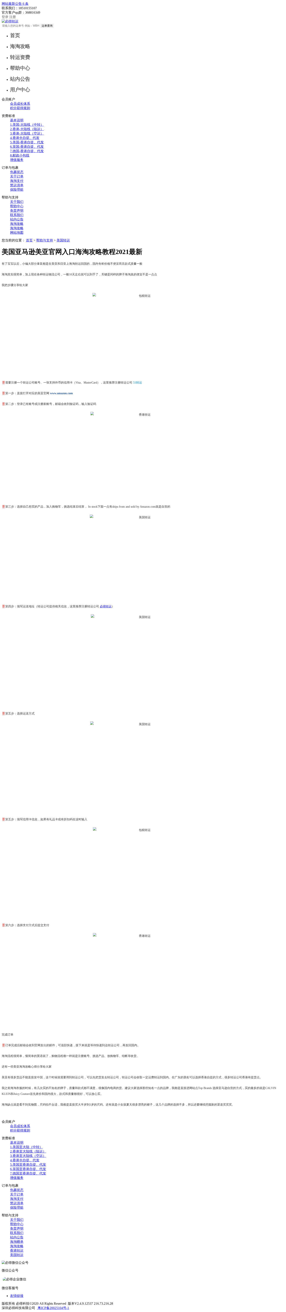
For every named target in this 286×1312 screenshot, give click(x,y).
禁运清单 (16, 185)
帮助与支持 (44, 240)
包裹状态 (16, 172)
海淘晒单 (16, 1241)
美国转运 (63, 240)
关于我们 (16, 202)
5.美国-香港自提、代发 (27, 142)
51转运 (137, 382)
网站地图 (16, 232)
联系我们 (16, 215)
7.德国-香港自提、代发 (27, 151)
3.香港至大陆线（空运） (28, 1156)
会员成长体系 (20, 103)
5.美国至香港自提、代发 (28, 1164)
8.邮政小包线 (19, 155)
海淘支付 (16, 181)
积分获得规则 (20, 108)
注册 (12, 17)
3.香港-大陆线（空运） (27, 133)
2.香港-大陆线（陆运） (27, 129)
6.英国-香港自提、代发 (27, 146)
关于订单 (16, 176)
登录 (5, 17)
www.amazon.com (61, 393)
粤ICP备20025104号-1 (53, 1308)
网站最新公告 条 (15, 3)
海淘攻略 (16, 224)
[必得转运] (10, 21)
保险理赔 (16, 189)
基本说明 (16, 120)
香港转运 (16, 1250)
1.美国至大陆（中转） (26, 1147)
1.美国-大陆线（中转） (27, 124)
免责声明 (16, 210)
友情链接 (16, 1296)
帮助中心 (16, 206)
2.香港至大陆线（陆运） (28, 1151)
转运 (106, 606)
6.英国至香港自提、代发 (28, 1169)
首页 (29, 240)
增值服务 (16, 160)
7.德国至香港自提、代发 (28, 1173)
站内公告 (16, 219)
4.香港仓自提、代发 (24, 138)
